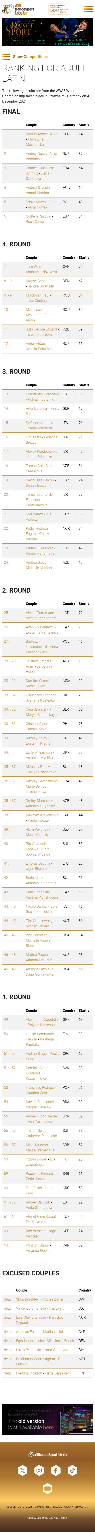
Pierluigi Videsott (29, 1373)
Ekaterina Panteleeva (42, 632)
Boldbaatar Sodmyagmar (35, 1358)
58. (6, 1159)
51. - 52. (10, 1053)
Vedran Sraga (36, 1053)
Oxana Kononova (39, 428)
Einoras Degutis (38, 863)
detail (8, 1299)
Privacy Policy (62, 1506)
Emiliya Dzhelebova (41, 772)
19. (6, 480)
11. (6, 329)
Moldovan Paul (37, 295)
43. (6, 892)
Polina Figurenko (41, 399)
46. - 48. (10, 935)
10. (6, 309)
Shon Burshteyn (28, 1299)
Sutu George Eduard (41, 329)
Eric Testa (33, 437)
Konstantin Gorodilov (42, 394)
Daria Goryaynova (40, 974)
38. (6, 815)
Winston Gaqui (37, 1245)
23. (6, 548)
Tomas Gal (34, 465)
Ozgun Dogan (36, 1159)
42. (6, 877)
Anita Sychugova (39, 1207)
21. (6, 514)
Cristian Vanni (37, 723)
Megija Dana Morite (41, 618)
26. (6, 627)
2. (5, 153)
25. (6, 612)
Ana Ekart (56, 1308)
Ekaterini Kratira (38, 743)
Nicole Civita (35, 685)
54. (6, 1101)
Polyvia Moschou (41, 1024)
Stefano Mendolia (39, 422)
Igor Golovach (37, 935)
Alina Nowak (38, 207)
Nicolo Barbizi (37, 906)
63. (6, 1230)
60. (6, 1187)
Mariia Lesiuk (53, 1331)
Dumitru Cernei (37, 680)
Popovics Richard (39, 1173)
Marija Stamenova (40, 1150)
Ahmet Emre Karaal (41, 1216)
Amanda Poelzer (38, 1250)
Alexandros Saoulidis (42, 1019)
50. (6, 1033)
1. (5, 133)
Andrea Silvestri (38, 187)
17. (6, 451)
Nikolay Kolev (36, 738)
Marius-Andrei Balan (42, 133)
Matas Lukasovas (39, 548)
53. (6, 1087)
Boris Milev (34, 877)
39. (6, 829)
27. (6, 641)
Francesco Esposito (41, 695)
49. (6, 1019)
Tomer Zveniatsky (40, 494)
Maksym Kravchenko (42, 815)
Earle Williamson (39, 752)
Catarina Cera (36, 1092)
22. (6, 528)
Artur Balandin (37, 408)
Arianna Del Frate (39, 960)
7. (5, 266)
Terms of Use (42, 1506)
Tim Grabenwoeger (40, 920)
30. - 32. (10, 695)
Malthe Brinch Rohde (42, 280)
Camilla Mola (36, 729)
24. (6, 562)
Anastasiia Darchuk (41, 883)
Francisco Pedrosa (40, 1087)
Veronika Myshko (39, 757)
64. (6, 1245)
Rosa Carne (35, 221)
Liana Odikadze (40, 456)
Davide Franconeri (40, 1101)
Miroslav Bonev (38, 766)
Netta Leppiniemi (58, 1373)
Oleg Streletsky (37, 709)
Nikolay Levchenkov (41, 781)
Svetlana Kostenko (40, 700)
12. (6, 343)
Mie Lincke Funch (60, 1340)
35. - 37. (10, 766)
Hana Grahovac (56, 1349)
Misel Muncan (37, 1144)
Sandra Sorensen (41, 286)
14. (6, 408)
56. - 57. (10, 1130)
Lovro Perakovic (28, 1349)
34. (6, 752)
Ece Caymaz (35, 1221)
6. (5, 216)
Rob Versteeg (36, 1230)
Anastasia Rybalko (40, 806)
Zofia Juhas (35, 1178)
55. (6, 1116)
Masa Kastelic (37, 834)
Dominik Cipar (37, 1067)
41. (6, 863)
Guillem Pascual (38, 216)
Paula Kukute (38, 820)
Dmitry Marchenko (40, 800)
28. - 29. (10, 661)
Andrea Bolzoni (37, 562)
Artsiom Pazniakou (40, 969)
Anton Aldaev (36, 343)
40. (6, 843)
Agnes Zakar (53, 1299)
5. (5, 201)
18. (6, 465)
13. (6, 394)
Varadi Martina (37, 192)
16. (6, 437)
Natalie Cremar (37, 926)
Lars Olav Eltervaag (31, 1317)
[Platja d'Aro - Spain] (47, 32)
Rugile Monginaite (40, 553)
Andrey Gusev (36, 153)
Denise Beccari (37, 485)
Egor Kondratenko (30, 1340)
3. (5, 167)
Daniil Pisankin (37, 892)
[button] (47, 56)
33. (6, 738)
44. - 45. (10, 906)
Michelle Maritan (39, 567)
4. (5, 187)
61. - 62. (10, 1202)
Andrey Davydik (38, 1202)
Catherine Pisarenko (41, 1135)
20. (6, 494)
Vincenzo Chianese (31, 1308)
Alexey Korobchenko (41, 451)
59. (6, 1173)
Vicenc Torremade (40, 612)
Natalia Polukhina (40, 348)
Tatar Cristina (36, 300)
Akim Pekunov (37, 829)
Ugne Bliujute (36, 868)
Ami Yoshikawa (40, 1121)
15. (6, 422)
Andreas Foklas (28, 1331)
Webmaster (80, 1506)
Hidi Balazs (35, 514)
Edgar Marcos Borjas (42, 201)
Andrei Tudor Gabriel (42, 1116)
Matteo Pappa (37, 954)
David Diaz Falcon (40, 480)
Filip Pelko (34, 1187)
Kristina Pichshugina (42, 897)
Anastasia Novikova (41, 271)
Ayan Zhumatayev (40, 627)
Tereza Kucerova (39, 334)
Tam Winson (36, 266)
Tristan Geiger (37, 1130)
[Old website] (47, 1419)
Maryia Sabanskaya (41, 714)
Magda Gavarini (38, 1107)
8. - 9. (8, 280)
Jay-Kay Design (58, 1517)
